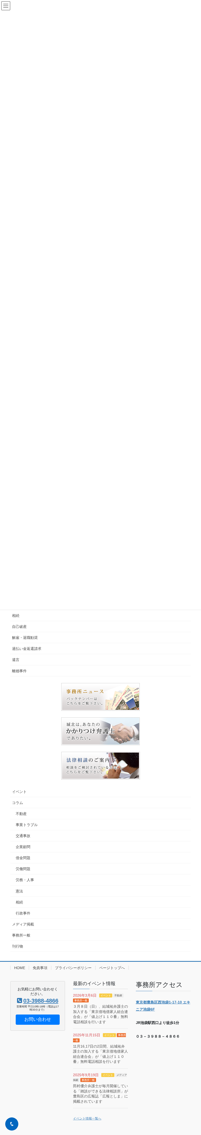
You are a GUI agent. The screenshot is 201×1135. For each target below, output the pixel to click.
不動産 (21, 814)
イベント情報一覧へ (87, 1118)
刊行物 (17, 946)
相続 (15, 615)
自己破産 (19, 626)
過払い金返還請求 (26, 649)
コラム (17, 803)
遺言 (15, 660)
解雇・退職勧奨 (25, 637)
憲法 (19, 891)
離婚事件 (19, 671)
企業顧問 (23, 847)
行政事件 (23, 913)
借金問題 (23, 858)
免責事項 (40, 968)
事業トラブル (27, 825)
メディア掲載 (23, 924)
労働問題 (23, 869)
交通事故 (23, 836)
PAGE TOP (191, 1096)
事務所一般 (21, 935)
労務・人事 (25, 880)
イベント (19, 792)
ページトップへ (112, 968)
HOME (19, 968)
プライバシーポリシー (73, 968)
